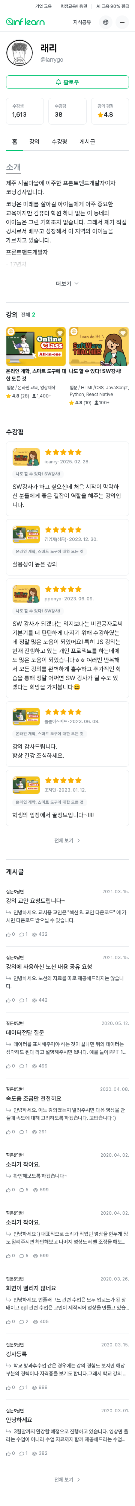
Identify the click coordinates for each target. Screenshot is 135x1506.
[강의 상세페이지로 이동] (26, 457)
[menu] (122, 22)
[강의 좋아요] (60, 332)
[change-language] (105, 22)
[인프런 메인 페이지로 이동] (25, 21)
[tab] (14, 142)
